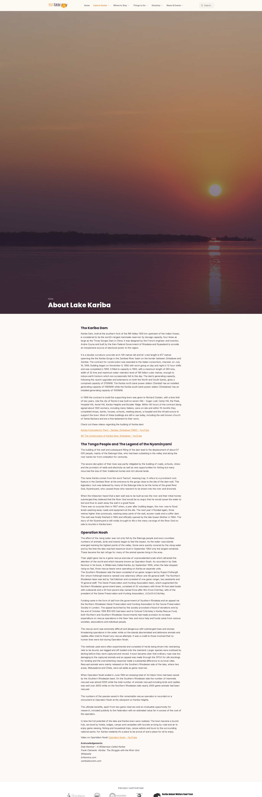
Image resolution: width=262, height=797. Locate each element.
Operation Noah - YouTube (123, 737)
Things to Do (139, 5)
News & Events (174, 5)
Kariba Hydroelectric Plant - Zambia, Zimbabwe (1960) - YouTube (115, 430)
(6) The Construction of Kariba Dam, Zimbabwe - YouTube (111, 435)
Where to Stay (120, 5)
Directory (156, 5)
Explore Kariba (100, 5)
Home (87, 5)
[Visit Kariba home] (58, 5)
